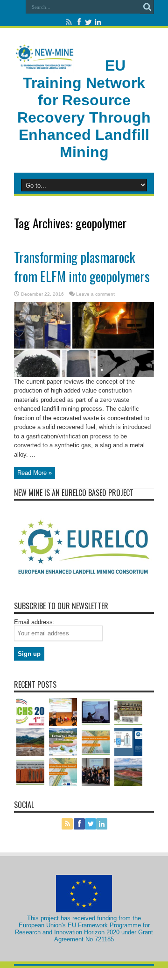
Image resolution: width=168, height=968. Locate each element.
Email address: (34, 622)
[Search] (147, 7)
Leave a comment (95, 294)
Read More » (34, 472)
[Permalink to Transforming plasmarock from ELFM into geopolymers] (84, 338)
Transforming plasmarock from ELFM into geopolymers (82, 266)
